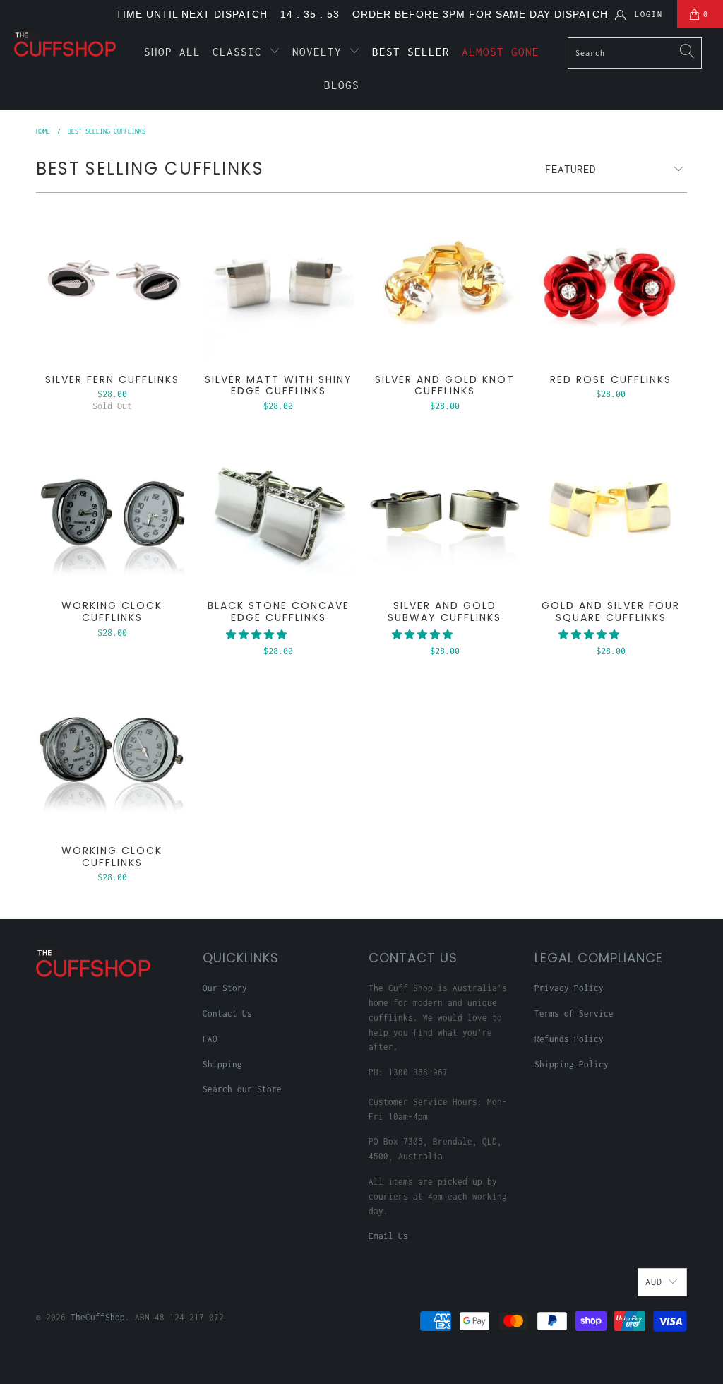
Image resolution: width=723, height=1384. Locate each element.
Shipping (222, 1064)
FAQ (210, 1038)
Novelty (320, 51)
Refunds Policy (569, 1038)
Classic (241, 51)
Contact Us (227, 1013)
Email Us (388, 1236)
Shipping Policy (571, 1064)
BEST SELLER (411, 51)
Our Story (225, 988)
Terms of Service (574, 1013)
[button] (256, 634)
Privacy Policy (569, 988)
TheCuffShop (98, 1317)
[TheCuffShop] (65, 44)
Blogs (341, 84)
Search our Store (242, 1089)
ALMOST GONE (500, 51)
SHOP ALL (172, 51)
